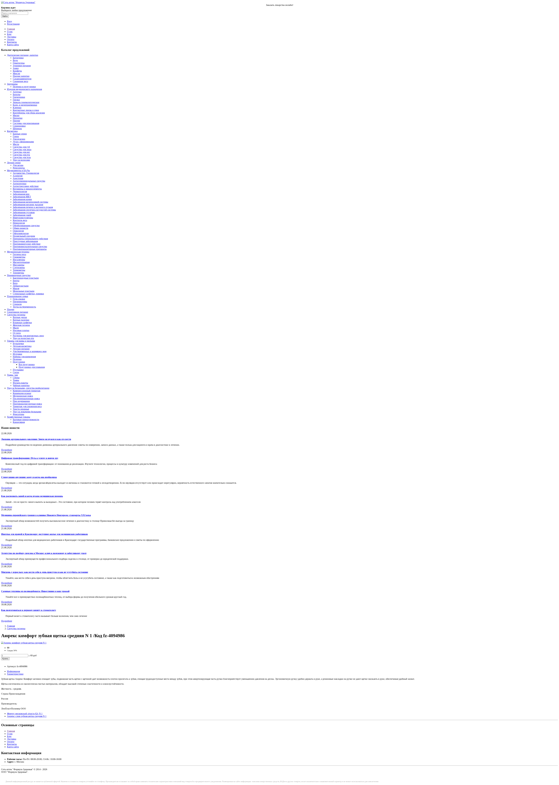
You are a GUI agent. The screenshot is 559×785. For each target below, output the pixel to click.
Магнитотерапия (21, 262)
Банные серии (20, 134)
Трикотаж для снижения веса (27, 406)
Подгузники (19, 362)
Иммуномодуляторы (23, 217)
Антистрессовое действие (26, 186)
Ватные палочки (21, 320)
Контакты (12, 42)
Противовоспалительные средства (30, 246)
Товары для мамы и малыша (21, 341)
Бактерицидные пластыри (26, 278)
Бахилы (16, 94)
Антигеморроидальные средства (29, 181)
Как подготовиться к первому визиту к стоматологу (28, 610)
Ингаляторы (19, 259)
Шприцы (17, 128)
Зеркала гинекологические (26, 102)
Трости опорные (21, 409)
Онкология (18, 231)
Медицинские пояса (23, 396)
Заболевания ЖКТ (22, 196)
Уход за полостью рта (23, 338)
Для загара (18, 165)
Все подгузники (27, 364)
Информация (13, 671)
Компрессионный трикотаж (26, 390)
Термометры (19, 270)
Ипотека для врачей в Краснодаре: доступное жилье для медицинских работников (44, 534)
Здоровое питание (22, 65)
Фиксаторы (18, 414)
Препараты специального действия (30, 238)
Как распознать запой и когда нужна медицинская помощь (32, 496)
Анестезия (18, 178)
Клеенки (17, 107)
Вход (9, 21)
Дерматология (20, 191)
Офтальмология (21, 233)
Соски (16, 372)
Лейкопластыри (21, 286)
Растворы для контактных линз (28, 335)
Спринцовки (19, 126)
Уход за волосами (21, 160)
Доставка (11, 37)
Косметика (12, 131)
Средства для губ (21, 147)
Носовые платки (21, 330)
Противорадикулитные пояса (27, 404)
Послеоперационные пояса (26, 398)
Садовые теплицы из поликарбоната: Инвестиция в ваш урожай (35, 591)
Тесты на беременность (24, 307)
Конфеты (17, 71)
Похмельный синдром (24, 236)
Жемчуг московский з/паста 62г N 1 (25, 713)
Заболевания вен (21, 194)
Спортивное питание (17, 312)
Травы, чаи (12, 375)
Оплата (10, 39)
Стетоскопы (19, 267)
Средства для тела (22, 157)
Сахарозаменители (22, 78)
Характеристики (15, 674)
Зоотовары (12, 84)
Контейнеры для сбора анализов (29, 113)
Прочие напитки (21, 76)
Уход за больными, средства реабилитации (28, 388)
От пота (17, 333)
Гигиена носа (19, 254)
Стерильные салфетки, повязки (28, 293)
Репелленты (19, 168)
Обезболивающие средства (26, 225)
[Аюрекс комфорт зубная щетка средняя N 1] (23, 643)
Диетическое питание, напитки (22, 55)
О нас (10, 31)
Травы (16, 380)
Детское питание (21, 348)
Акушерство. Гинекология (26, 173)
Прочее (16, 120)
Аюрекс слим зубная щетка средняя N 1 (26, 716)
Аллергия (17, 175)
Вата (15, 283)
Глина (16, 136)
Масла (16, 144)
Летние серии (14, 162)
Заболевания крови (22, 199)
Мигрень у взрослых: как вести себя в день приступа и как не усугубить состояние (44, 572)
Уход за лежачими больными (27, 411)
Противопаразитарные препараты (30, 249)
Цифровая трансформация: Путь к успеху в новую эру (29, 458)
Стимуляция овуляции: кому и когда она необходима (29, 477)
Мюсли (16, 73)
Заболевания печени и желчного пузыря (33, 207)
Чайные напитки (21, 385)
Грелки (16, 99)
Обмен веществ (20, 228)
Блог (9, 34)
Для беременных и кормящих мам (29, 351)
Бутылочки (18, 343)
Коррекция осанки (22, 393)
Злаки (16, 68)
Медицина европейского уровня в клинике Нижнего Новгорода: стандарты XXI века (46, 515)
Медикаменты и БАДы (18, 170)
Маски (16, 115)
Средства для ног (21, 152)
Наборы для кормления (24, 356)
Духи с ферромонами (23, 141)
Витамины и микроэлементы (27, 189)
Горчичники (19, 97)
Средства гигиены (16, 314)
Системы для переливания (26, 123)
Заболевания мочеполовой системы (30, 202)
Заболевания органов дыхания (28, 204)
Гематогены (19, 63)
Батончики (18, 58)
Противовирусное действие (26, 244)
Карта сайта (13, 44)
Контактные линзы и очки (26, 110)
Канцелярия (19, 422)
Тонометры (18, 272)
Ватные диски (20, 317)
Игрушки (17, 354)
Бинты (16, 280)
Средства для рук (21, 155)
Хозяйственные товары (18, 417)
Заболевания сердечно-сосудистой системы (34, 210)
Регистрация (13, 24)
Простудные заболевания (25, 241)
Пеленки (17, 359)
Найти (5, 16)
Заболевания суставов (24, 212)
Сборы (16, 377)
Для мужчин (19, 139)
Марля (16, 288)
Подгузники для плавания (32, 367)
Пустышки (18, 369)
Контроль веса (20, 220)
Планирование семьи (17, 296)
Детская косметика (22, 346)
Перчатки (17, 118)
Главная (11, 29)
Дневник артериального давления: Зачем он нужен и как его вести (36, 439)
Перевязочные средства (18, 275)
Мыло (16, 328)
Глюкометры (19, 257)
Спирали (17, 304)
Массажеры (18, 265)
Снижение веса (20, 81)
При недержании (21, 401)
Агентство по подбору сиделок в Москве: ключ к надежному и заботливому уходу (44, 553)
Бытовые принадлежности (26, 419)
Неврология (19, 223)
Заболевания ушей (22, 215)
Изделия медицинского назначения (24, 89)
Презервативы (20, 301)
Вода (15, 60)
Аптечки (17, 92)
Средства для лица (22, 149)
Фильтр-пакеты (20, 383)
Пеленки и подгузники (24, 86)
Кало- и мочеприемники (25, 105)
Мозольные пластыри (23, 291)
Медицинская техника (18, 252)
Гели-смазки (19, 299)
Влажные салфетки (22, 322)
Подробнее (6, 450)
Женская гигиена (21, 325)
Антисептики (19, 183)
